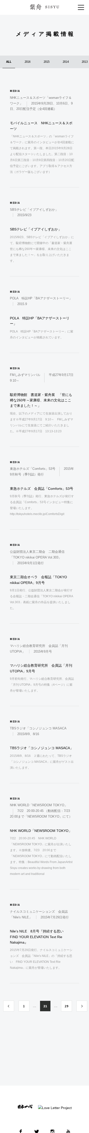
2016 (27, 62)
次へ (81, 1006)
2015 (46, 62)
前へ (8, 1006)
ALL (8, 62)
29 (66, 1006)
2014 (65, 62)
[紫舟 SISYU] (44, 6)
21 (45, 1006)
